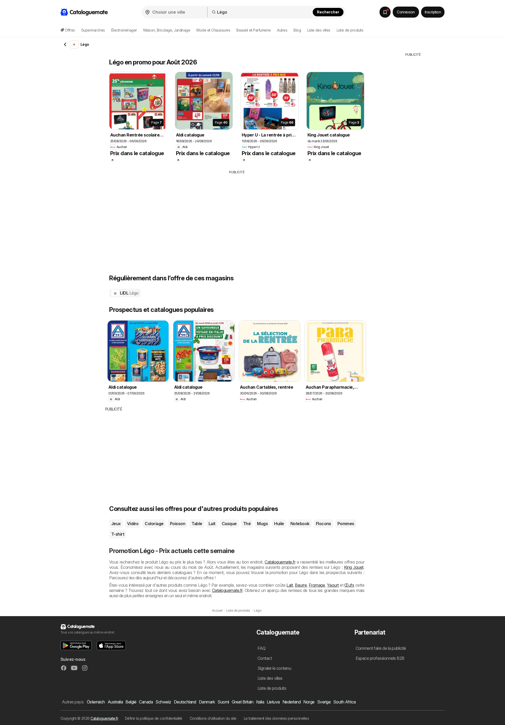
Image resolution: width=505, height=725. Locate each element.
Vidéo (132, 523)
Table (196, 523)
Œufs (349, 585)
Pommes (345, 523)
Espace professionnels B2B (380, 658)
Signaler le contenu (274, 668)
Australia (115, 701)
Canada (146, 701)
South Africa (344, 701)
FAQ (261, 648)
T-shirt (117, 534)
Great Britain (242, 701)
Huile (279, 523)
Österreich (96, 701)
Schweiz (163, 701)
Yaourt (333, 585)
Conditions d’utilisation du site (213, 718)
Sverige (324, 701)
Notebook (300, 523)
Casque (229, 523)
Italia (260, 701)
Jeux (116, 523)
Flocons (323, 523)
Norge (308, 701)
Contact (264, 658)
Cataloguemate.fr (280, 562)
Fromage (317, 585)
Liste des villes (318, 30)
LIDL (129, 293)
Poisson (177, 523)
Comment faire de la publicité (381, 648)
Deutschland (185, 701)
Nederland (291, 701)
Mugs (262, 523)
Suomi (223, 701)
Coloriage (154, 523)
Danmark (207, 701)
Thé (247, 523)
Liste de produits (350, 30)
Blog (297, 30)
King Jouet (353, 567)
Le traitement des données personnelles (276, 718)
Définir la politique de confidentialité (153, 718)
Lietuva (273, 701)
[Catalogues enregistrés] (385, 12)
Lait (212, 523)
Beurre (301, 585)
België (130, 701)
